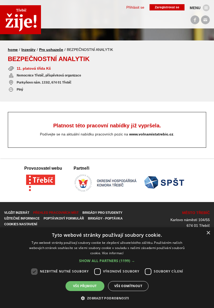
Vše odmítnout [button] (128, 286)
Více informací (113, 253)
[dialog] (107, 267)
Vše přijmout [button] (85, 286)
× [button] (208, 233)
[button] (107, 261)
